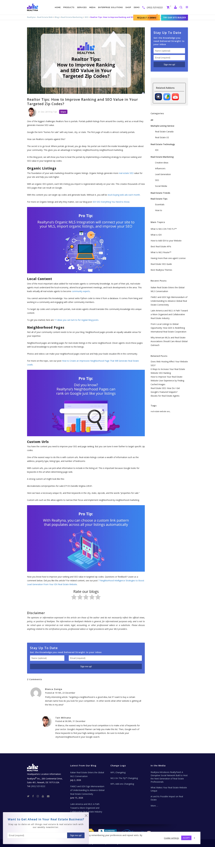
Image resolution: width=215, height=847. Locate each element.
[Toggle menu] (186, 7)
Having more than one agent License (168, 258)
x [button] (194, 837)
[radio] (74, 597)
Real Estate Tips (159, 198)
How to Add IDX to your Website (166, 240)
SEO (86, 17)
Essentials (159, 204)
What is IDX (156, 234)
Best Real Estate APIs (161, 246)
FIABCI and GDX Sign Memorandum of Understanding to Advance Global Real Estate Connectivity (169, 301)
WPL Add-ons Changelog (122, 783)
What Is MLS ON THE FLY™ (164, 228)
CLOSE (86, 816)
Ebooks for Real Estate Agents (165, 395)
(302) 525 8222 (155, 7)
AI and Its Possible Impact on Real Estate (167, 798)
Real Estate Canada (164, 131)
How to (158, 210)
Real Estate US (162, 137)
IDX (156, 150)
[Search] (181, 8)
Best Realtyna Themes (161, 269)
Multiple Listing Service (162, 125)
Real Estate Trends (160, 192)
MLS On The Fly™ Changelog (124, 778)
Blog (57, 17)
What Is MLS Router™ (161, 252)
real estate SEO (126, 173)
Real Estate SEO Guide (161, 264)
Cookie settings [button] (171, 838)
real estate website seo (160, 411)
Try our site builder (174, 17)
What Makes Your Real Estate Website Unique (169, 789)
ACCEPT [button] (186, 837)
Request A (146, 17)
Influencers (160, 168)
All (152, 120)
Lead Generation (163, 174)
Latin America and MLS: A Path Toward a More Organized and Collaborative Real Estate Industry (169, 314)
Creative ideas (161, 162)
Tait (55, 111)
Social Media (161, 186)
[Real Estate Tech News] (48, 796)
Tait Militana (63, 717)
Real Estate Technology (163, 144)
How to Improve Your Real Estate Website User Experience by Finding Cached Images (167, 380)
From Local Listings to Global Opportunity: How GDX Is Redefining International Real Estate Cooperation (168, 328)
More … (154, 805)
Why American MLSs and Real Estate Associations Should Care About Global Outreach (169, 341)
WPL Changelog (117, 772)
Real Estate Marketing (72, 17)
